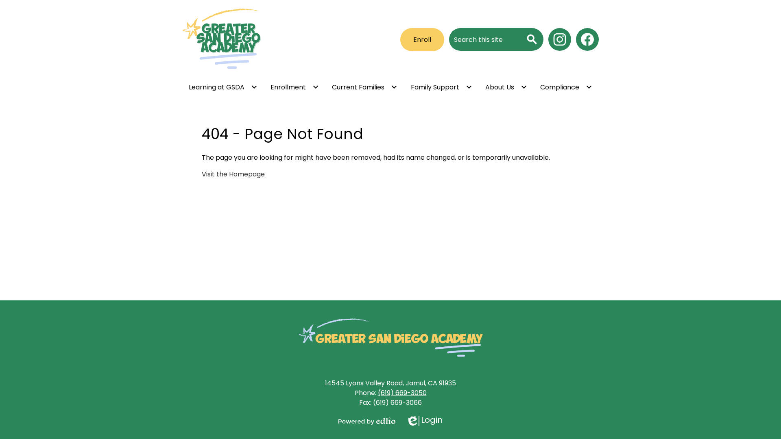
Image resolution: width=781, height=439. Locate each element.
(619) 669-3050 (402, 393)
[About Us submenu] (506, 87)
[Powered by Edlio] (366, 421)
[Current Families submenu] (365, 87)
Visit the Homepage (233, 174)
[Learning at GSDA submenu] (223, 87)
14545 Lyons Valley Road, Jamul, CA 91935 (390, 383)
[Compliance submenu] (566, 87)
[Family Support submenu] (442, 87)
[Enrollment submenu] (294, 87)
